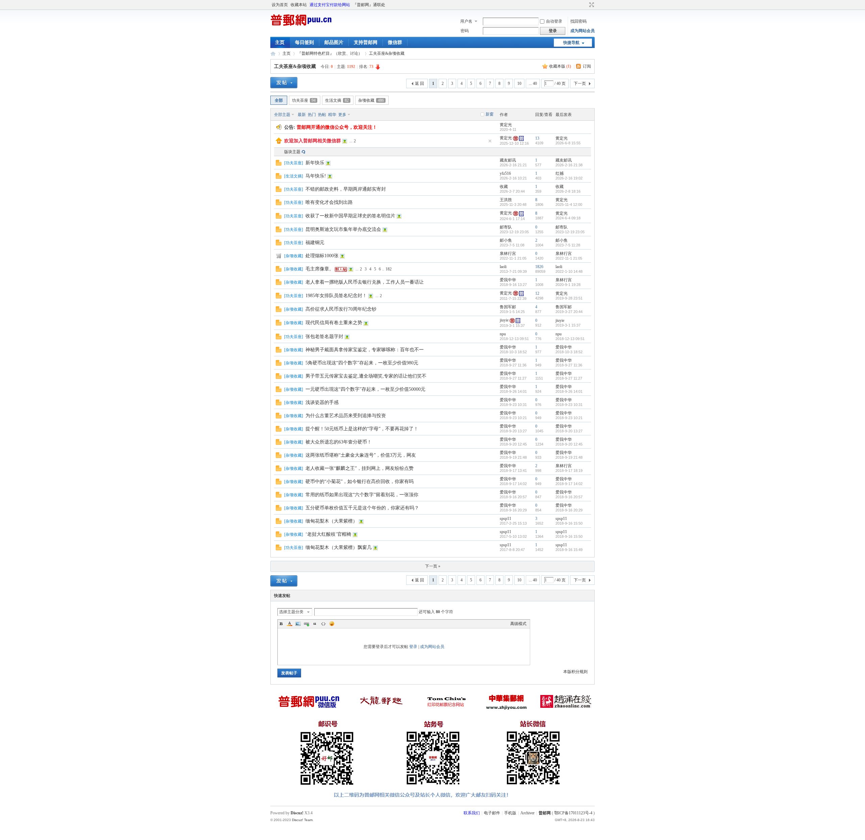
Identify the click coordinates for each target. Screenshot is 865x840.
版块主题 (292, 151)
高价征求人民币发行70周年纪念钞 (340, 309)
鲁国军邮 (508, 307)
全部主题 (282, 114)
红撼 (559, 173)
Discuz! (297, 813)
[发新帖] (283, 82)
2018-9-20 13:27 (569, 431)
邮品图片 (333, 42)
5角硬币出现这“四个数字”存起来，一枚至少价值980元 (361, 362)
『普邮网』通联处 (369, 4)
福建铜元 (314, 242)
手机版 (510, 813)
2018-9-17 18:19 (569, 471)
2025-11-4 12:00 (568, 204)
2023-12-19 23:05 (570, 232)
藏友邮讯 (508, 160)
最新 (302, 114)
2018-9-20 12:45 (569, 444)
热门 (312, 114)
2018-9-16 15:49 (569, 550)
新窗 (490, 114)
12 (537, 293)
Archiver (527, 813)
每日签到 (304, 42)
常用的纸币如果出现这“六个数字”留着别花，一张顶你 (361, 494)
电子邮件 (492, 813)
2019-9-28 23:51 (569, 298)
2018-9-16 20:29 (569, 510)
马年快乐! (315, 175)
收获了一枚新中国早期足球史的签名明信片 (350, 215)
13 (537, 138)
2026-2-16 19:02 (569, 178)
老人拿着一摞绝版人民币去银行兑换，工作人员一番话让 (364, 282)
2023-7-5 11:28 (567, 245)
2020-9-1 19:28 (567, 285)
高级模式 (518, 623)
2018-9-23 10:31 (569, 405)
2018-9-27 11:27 (568, 378)
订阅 (587, 66)
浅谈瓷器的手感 (322, 402)
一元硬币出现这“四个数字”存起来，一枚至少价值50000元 (365, 389)
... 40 (533, 83)
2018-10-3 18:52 (569, 352)
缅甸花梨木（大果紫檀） (331, 521)
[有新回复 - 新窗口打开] (278, 164)
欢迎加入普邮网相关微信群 (312, 140)
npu (503, 334)
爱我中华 (508, 280)
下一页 (580, 83)
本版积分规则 (575, 671)
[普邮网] (301, 25)
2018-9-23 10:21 (569, 418)
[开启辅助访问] (585, 5)
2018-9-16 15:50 (569, 523)
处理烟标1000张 (322, 255)
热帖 (322, 114)
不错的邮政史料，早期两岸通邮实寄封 (345, 189)
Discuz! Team (302, 820)
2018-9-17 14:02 (569, 484)
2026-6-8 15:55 (567, 143)
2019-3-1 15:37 (567, 325)
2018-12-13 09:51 (570, 339)
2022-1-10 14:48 (569, 271)
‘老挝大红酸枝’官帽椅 (328, 534)
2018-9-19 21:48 (569, 457)
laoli (503, 266)
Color (289, 623)
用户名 (466, 21)
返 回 (419, 83)
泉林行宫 (508, 253)
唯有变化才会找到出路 (329, 202)
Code (323, 623)
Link (306, 623)
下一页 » (432, 566)
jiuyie (504, 320)
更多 (342, 114)
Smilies (331, 623)
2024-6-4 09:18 (567, 218)
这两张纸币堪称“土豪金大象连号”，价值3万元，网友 (360, 455)
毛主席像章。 (319, 268)
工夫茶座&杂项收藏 (386, 53)
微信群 (395, 42)
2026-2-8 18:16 (567, 191)
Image (298, 623)
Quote (315, 623)
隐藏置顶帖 (490, 141)
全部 (279, 100)
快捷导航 (571, 42)
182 (389, 269)
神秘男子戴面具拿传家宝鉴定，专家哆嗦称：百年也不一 (364, 349)
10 (519, 83)
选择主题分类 (291, 611)
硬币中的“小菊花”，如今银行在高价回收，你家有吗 (359, 481)
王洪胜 (506, 199)
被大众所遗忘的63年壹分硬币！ (338, 442)
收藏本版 (560, 66)
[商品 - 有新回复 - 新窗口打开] (278, 257)
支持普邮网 (365, 42)
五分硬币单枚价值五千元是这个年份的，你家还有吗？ (362, 507)
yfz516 (505, 173)
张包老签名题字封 (324, 336)
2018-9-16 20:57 (569, 497)
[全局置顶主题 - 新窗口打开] (279, 142)
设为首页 (280, 4)
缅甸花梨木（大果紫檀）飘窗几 (338, 547)
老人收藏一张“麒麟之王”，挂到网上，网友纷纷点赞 (359, 468)
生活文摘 (337, 100)
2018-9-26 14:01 (569, 391)
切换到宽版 (591, 5)
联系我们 (472, 813)
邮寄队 (506, 227)
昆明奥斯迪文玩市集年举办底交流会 (343, 229)
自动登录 (554, 21)
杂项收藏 (371, 100)
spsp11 (505, 518)
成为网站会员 (582, 30)
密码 (465, 30)
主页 (280, 42)
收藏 (504, 186)
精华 (332, 114)
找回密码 (578, 21)
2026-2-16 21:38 (569, 165)
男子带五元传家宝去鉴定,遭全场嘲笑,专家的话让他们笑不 (365, 376)
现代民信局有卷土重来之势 (333, 322)
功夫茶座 (304, 100)
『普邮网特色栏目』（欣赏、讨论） (329, 53)
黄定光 (506, 124)
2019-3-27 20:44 (569, 312)
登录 (413, 646)
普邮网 (273, 53)
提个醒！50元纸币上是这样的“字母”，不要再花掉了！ (361, 428)
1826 (539, 266)
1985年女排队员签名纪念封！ (336, 295)
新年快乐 (314, 162)
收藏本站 (299, 4)
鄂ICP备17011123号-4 (573, 813)
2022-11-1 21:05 (568, 258)
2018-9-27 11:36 (568, 365)
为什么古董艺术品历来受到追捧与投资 (345, 415)
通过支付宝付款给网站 (330, 4)
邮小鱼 (506, 240)
